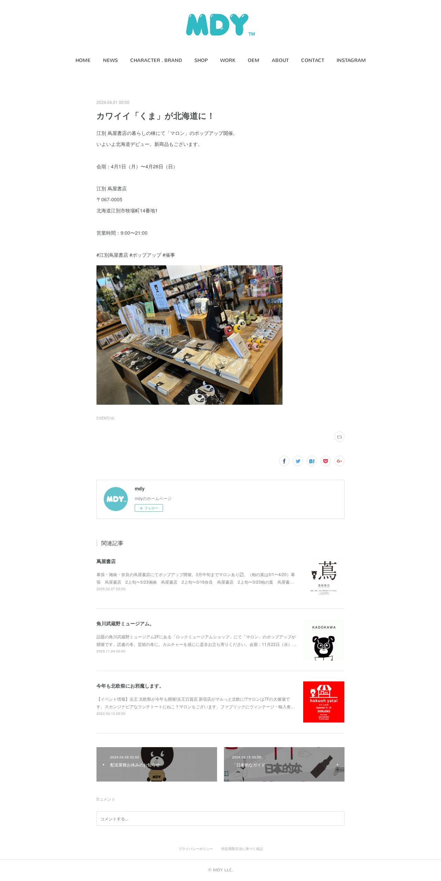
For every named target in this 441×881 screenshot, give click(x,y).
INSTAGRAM (351, 60)
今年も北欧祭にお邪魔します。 (130, 685)
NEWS (110, 60)
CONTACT (312, 60)
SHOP (201, 60)
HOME (83, 60)
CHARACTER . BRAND (156, 60)
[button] (83, 60)
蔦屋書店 (106, 561)
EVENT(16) (105, 418)
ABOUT (280, 60)
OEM (253, 60)
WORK (227, 60)
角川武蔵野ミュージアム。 (125, 623)
